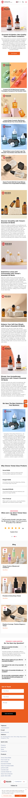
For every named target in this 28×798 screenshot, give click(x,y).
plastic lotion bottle (6, 775)
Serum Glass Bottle (6, 757)
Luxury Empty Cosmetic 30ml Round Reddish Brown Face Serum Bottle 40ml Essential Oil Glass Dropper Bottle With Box (14, 121)
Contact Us (4, 751)
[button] (11, 536)
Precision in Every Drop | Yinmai (12, 596)
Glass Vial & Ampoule (6, 773)
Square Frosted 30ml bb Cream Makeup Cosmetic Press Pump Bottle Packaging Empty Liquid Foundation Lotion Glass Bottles (14, 182)
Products (3, 745)
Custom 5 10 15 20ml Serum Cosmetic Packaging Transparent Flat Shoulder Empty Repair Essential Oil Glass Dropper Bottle (14, 90)
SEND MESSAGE (9, 713)
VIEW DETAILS (14, 75)
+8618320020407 (5, 727)
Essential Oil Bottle (6, 763)
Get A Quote (14, 53)
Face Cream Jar (5, 759)
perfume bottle (4, 767)
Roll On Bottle (4, 761)
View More (5, 569)
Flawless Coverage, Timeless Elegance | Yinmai (14, 625)
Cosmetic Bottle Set (6, 771)
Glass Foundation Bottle (7, 765)
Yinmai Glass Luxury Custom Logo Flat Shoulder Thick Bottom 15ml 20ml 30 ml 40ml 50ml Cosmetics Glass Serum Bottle (14, 152)
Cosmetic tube (5, 769)
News (2, 749)
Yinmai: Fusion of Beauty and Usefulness (11, 567)
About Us (3, 747)
